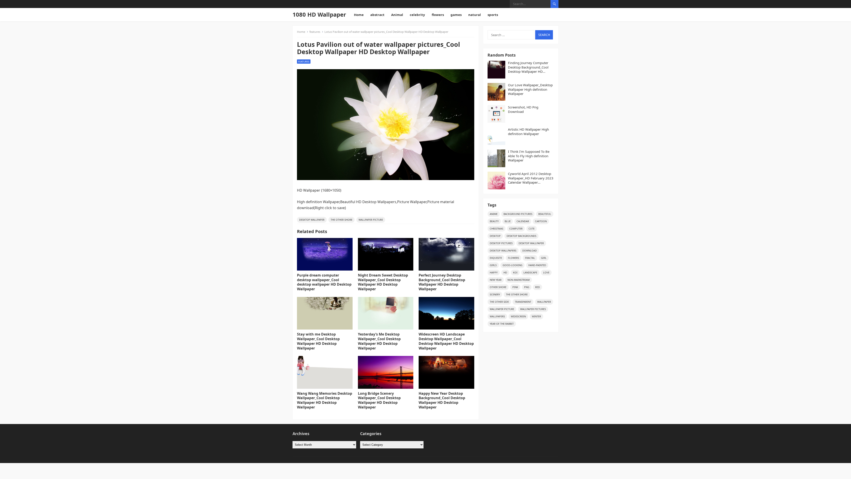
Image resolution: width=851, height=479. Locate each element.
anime (494, 214)
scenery (495, 294)
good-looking (512, 265)
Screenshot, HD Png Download (523, 109)
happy (494, 272)
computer (516, 228)
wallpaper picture (371, 219)
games (456, 14)
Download (529, 250)
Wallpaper (544, 301)
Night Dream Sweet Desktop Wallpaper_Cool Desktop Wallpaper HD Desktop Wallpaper (383, 282)
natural (474, 14)
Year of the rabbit (502, 323)
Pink (515, 287)
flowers (438, 14)
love (546, 272)
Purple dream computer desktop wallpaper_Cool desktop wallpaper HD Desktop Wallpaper (324, 282)
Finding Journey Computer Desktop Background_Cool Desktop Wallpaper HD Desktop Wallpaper (528, 67)
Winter (536, 316)
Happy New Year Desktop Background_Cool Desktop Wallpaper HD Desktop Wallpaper (442, 400)
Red (537, 287)
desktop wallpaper (311, 219)
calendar (523, 221)
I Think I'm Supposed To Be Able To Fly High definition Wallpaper (528, 155)
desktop (495, 236)
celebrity (417, 14)
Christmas (496, 228)
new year (496, 279)
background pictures (518, 214)
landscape (530, 272)
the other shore (341, 219)
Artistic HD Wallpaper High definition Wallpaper (528, 131)
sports (493, 14)
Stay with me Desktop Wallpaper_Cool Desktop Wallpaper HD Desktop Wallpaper (318, 341)
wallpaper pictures (533, 309)
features (314, 32)
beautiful (544, 214)
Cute (532, 228)
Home (359, 14)
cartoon (541, 221)
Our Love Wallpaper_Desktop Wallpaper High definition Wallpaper (530, 89)
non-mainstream (518, 279)
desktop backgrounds (521, 236)
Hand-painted (537, 265)
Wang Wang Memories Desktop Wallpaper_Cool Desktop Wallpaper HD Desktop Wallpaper (324, 400)
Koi (515, 272)
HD (505, 272)
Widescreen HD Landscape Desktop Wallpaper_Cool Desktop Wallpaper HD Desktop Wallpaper (446, 341)
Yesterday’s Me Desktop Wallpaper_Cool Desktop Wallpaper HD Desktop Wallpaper (379, 341)
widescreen (518, 316)
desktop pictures (501, 243)
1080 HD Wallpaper (319, 14)
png (526, 287)
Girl (544, 257)
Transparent (523, 301)
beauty (494, 221)
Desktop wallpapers (503, 250)
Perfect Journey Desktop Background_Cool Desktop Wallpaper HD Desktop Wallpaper (442, 282)
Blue (508, 221)
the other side (499, 301)
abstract (377, 14)
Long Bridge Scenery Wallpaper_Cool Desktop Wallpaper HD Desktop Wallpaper (379, 400)
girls (493, 265)
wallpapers (497, 316)
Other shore (498, 287)
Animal (397, 14)
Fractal (530, 257)
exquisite (496, 257)
